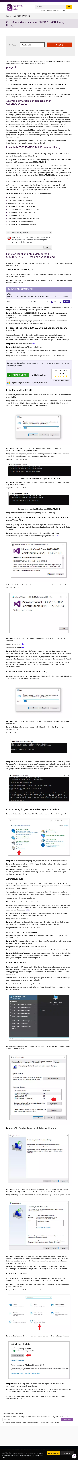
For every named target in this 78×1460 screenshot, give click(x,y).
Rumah (43, 10)
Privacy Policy (40, 63)
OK (47, 247)
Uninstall (67, 380)
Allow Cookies (53, 1453)
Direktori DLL (57, 10)
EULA (32, 63)
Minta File (49, 10)
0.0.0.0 (9, 302)
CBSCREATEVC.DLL (24, 16)
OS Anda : (13, 45)
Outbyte (68, 61)
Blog (63, 10)
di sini (57, 535)
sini (33, 343)
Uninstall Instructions (13, 63)
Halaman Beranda (11, 16)
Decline (67, 1453)
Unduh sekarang (60, 45)
